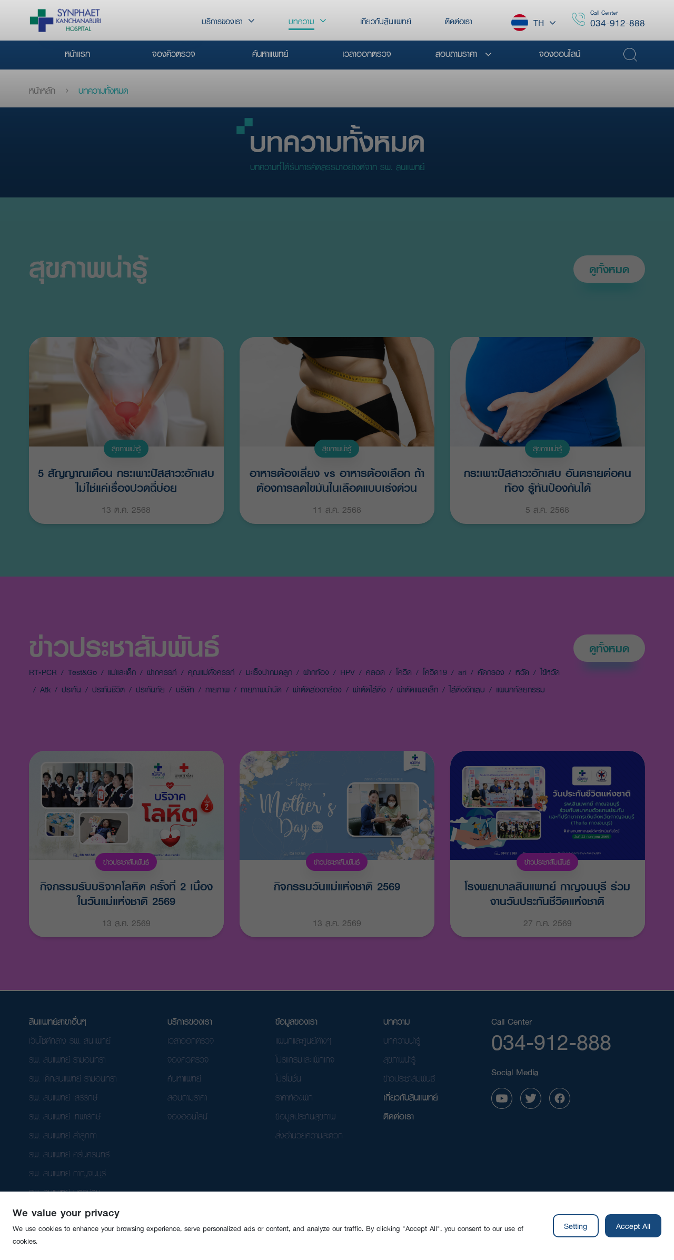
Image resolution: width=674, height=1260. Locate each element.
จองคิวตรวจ (188, 1059)
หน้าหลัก (42, 90)
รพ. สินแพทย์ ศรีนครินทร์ (69, 1154)
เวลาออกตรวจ (190, 1040)
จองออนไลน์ (187, 1116)
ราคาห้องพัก (294, 1097)
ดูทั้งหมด (609, 269)
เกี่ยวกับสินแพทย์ (410, 1097)
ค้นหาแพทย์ (184, 1078)
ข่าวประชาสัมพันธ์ (124, 646)
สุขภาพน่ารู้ (88, 267)
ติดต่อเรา (398, 1116)
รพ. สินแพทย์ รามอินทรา (67, 1059)
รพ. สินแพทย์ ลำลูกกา (62, 1135)
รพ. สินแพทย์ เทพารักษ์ (65, 1116)
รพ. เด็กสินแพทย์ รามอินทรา (72, 1078)
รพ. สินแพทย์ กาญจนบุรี (67, 1172)
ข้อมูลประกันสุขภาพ (305, 1116)
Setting (575, 1226)
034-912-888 (617, 23)
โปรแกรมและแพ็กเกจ (304, 1059)
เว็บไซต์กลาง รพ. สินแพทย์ (70, 1040)
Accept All (633, 1226)
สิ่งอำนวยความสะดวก (309, 1135)
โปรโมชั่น (288, 1078)
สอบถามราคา (187, 1097)
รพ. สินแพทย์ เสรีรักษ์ (63, 1097)
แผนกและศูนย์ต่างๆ (303, 1040)
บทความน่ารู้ (401, 1040)
